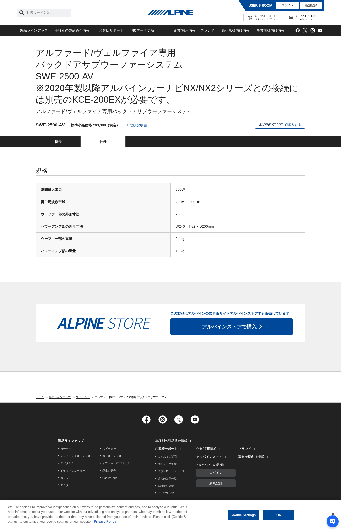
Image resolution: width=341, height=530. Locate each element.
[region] (170, 515)
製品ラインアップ (34, 30)
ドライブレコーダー (72, 470)
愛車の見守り (110, 470)
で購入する (292, 125)
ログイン (287, 5)
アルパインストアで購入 (229, 326)
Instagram (312, 30)
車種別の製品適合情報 (72, 30)
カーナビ (65, 448)
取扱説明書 (138, 125)
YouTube (320, 30)
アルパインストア (209, 457)
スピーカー (109, 448)
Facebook (297, 30)
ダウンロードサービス (171, 471)
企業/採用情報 (185, 30)
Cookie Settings (243, 515)
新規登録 (311, 5)
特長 (58, 142)
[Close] (333, 514)
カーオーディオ (112, 455)
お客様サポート (111, 30)
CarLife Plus (109, 477)
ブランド (207, 30)
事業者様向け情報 (271, 30)
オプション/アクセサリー (117, 463)
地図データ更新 (142, 30)
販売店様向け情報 (236, 30)
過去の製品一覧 (167, 478)
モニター (65, 485)
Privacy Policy (105, 521)
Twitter (305, 30)
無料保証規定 (166, 485)
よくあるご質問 (167, 456)
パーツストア (166, 493)
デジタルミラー (70, 463)
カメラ (64, 477)
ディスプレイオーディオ (75, 455)
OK (278, 515)
